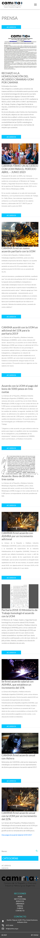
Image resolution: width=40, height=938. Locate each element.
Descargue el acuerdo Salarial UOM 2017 (17, 835)
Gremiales (20, 904)
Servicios (20, 901)
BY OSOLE (34, 935)
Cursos (20, 908)
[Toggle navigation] (35, 5)
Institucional (20, 899)
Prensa (20, 906)
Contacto (20, 911)
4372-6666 (9, 925)
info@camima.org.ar (12, 929)
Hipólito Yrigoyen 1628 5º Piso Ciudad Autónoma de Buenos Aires (22, 921)
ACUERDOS (6, 865)
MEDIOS (5, 868)
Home (20, 897)
